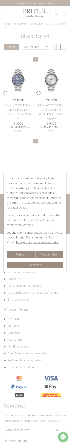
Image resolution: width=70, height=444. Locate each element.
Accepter (35, 265)
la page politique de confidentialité (37, 242)
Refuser (21, 254)
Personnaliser (49, 254)
